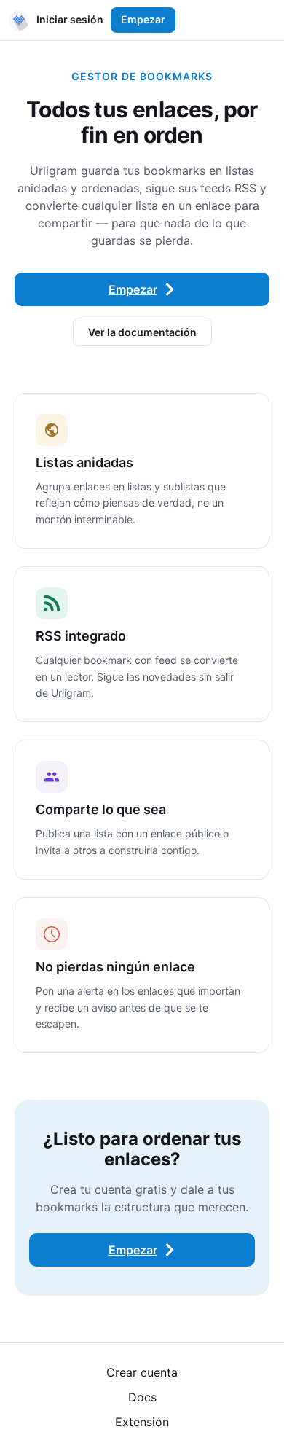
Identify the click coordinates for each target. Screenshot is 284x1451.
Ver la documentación (142, 332)
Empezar (143, 19)
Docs (142, 1397)
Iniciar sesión (69, 19)
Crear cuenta (142, 1372)
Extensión (142, 1422)
